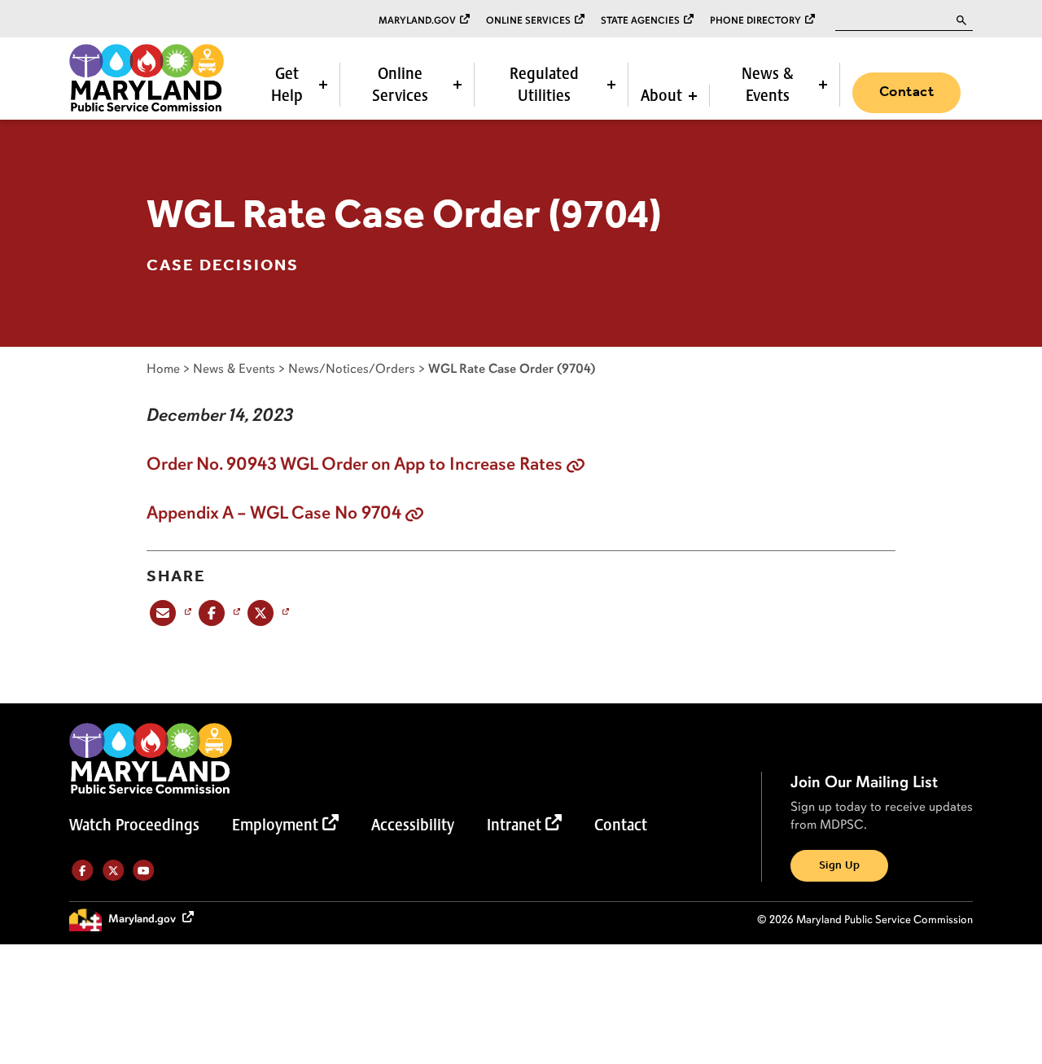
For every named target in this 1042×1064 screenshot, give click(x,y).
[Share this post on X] (266, 612)
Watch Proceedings (134, 824)
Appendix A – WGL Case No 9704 (274, 512)
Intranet (514, 824)
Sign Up (839, 866)
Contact (906, 92)
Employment (275, 824)
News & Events (768, 84)
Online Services (528, 20)
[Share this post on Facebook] (217, 612)
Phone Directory (755, 20)
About (661, 95)
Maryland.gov (417, 20)
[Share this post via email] (169, 612)
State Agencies (640, 20)
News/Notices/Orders (351, 368)
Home (163, 368)
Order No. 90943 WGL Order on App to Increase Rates (355, 464)
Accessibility (412, 824)
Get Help (287, 84)
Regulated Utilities (544, 84)
